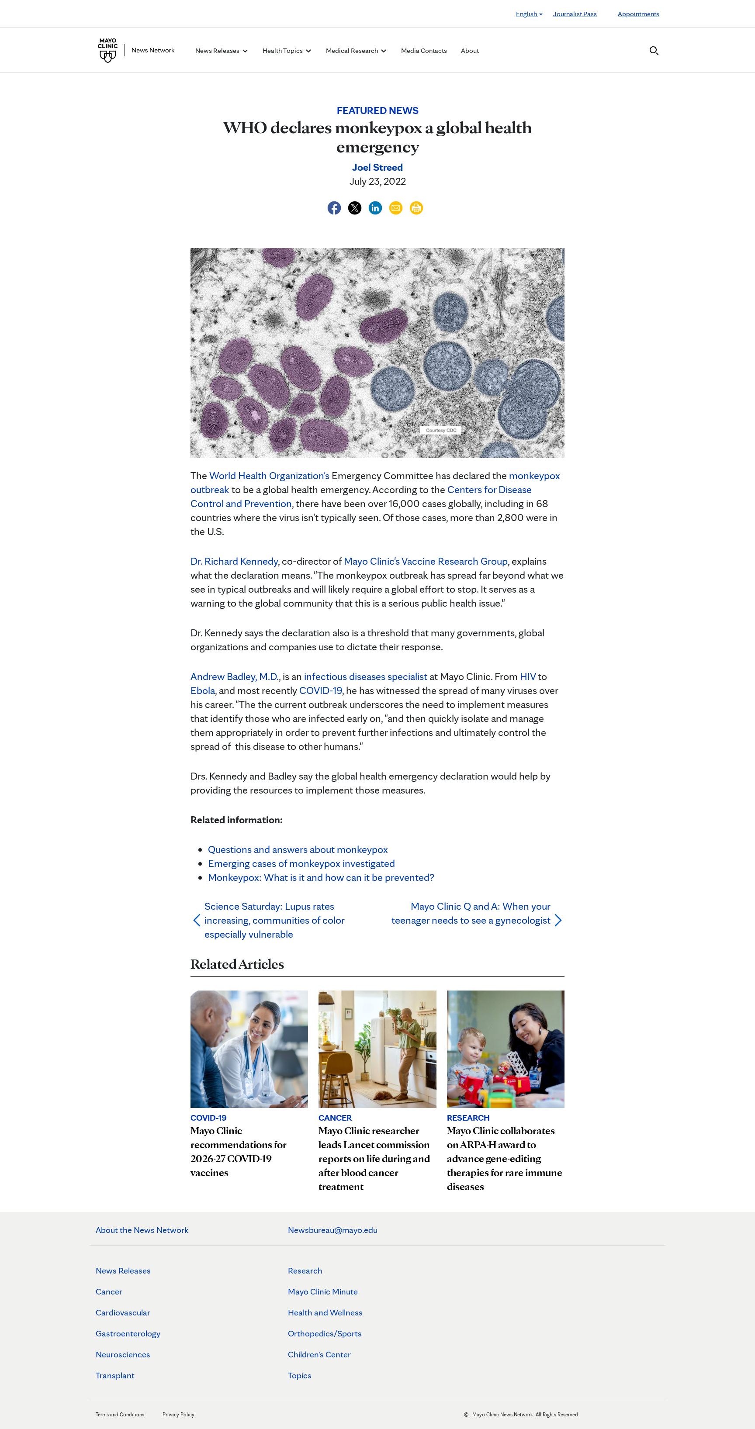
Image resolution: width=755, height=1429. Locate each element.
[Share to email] (397, 206)
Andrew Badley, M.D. (234, 676)
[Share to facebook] (335, 206)
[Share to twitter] (356, 206)
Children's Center (319, 1354)
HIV (528, 676)
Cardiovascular (123, 1312)
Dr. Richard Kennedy (234, 561)
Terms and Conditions (120, 1414)
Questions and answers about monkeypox (298, 849)
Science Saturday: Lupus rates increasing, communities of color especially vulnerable (274, 920)
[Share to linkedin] (376, 206)
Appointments (638, 14)
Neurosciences (123, 1354)
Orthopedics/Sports (325, 1333)
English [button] (527, 14)
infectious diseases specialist (365, 676)
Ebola (202, 690)
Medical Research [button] (352, 50)
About (470, 50)
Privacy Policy (178, 1414)
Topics (300, 1375)
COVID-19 (320, 690)
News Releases (123, 1270)
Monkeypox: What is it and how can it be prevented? (321, 877)
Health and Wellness (325, 1312)
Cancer (109, 1291)
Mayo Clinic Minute (323, 1291)
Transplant (115, 1375)
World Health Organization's (269, 475)
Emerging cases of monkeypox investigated (301, 863)
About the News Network (142, 1230)
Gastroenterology (128, 1333)
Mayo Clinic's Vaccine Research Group (426, 561)
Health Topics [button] (283, 50)
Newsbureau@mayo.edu (333, 1230)
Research (305, 1270)
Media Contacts (424, 50)
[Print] (416, 206)
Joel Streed (377, 167)
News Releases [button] (218, 50)
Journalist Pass (575, 14)
